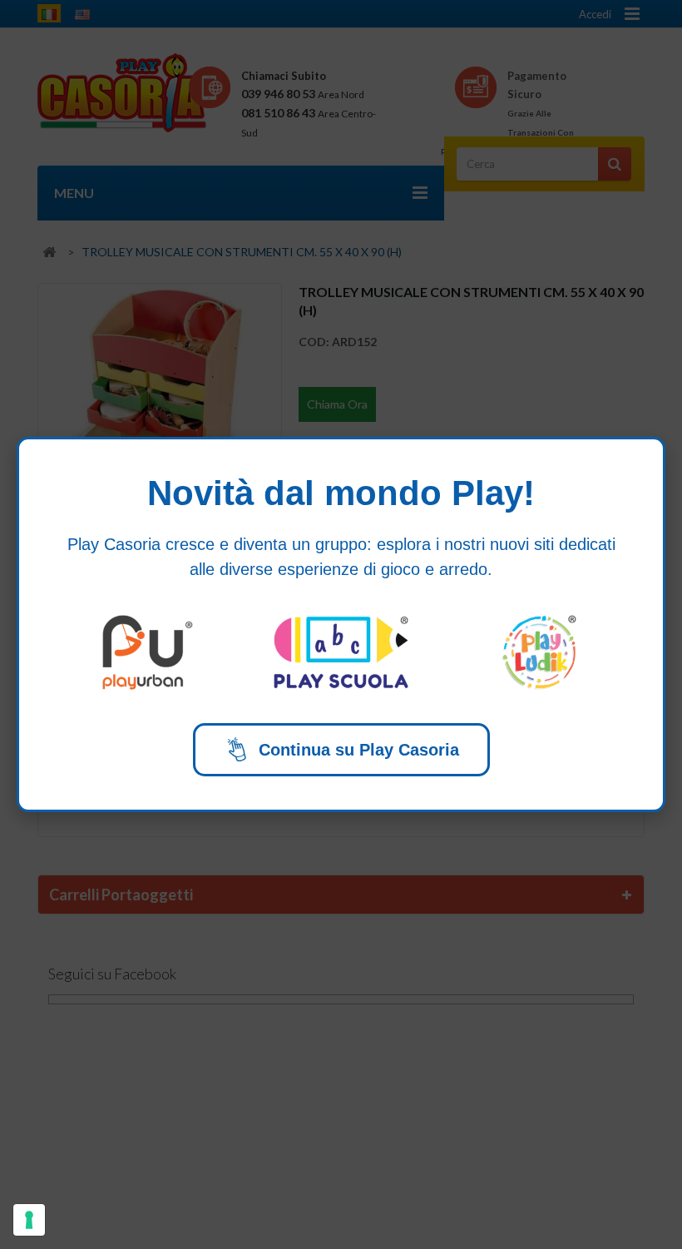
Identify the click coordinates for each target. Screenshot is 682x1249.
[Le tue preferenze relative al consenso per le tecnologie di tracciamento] (29, 1220)
